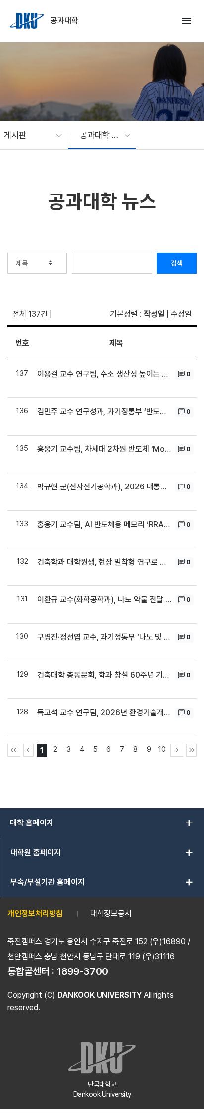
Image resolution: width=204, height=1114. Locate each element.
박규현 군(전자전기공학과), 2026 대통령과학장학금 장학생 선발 (105, 486)
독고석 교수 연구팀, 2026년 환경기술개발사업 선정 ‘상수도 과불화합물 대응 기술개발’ (105, 712)
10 (162, 749)
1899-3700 (82, 971)
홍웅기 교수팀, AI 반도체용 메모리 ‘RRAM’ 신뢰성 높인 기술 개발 (105, 524)
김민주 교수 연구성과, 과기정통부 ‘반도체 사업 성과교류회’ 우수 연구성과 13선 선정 (105, 411)
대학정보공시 (111, 913)
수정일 (181, 314)
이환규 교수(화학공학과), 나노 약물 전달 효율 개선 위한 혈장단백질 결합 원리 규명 (105, 599)
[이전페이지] (28, 750)
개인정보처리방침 (35, 913)
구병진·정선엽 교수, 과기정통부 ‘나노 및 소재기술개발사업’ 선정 (105, 637)
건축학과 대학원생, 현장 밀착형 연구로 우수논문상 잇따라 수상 (105, 562)
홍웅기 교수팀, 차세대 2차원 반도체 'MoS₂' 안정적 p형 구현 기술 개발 (105, 449)
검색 (177, 263)
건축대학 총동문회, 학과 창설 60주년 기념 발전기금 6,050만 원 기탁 (105, 674)
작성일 (154, 314)
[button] (28, 135)
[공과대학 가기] (28, 21)
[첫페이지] (13, 750)
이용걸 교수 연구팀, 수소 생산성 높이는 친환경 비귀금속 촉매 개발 (105, 374)
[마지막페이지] (191, 750)
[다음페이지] (176, 750)
